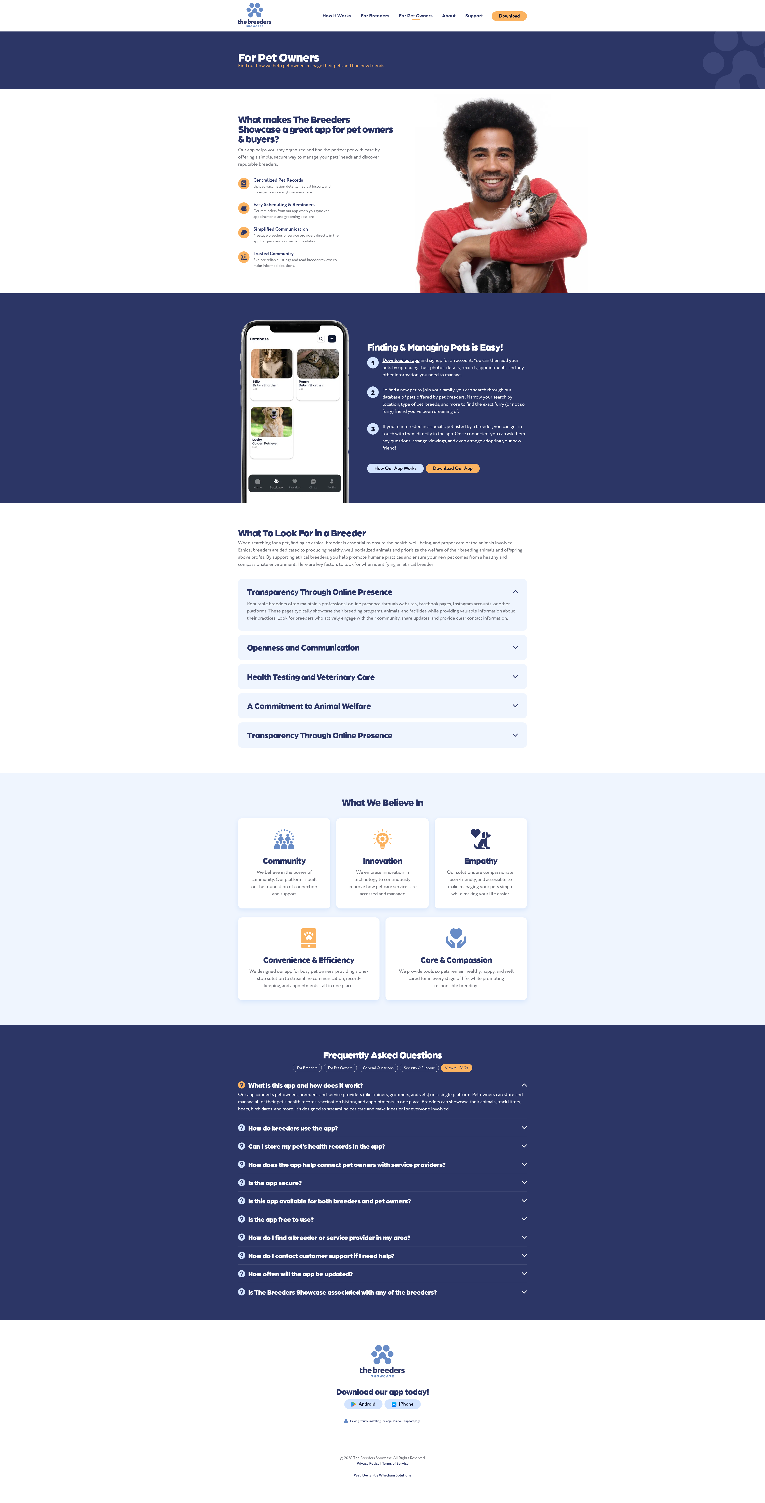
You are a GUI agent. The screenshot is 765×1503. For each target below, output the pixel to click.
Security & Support (419, 1068)
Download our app (401, 360)
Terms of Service (395, 1463)
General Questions (378, 1068)
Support (474, 15)
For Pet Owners (416, 15)
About (449, 15)
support (409, 1421)
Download (509, 16)
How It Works (337, 15)
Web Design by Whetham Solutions (382, 1475)
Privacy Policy (368, 1463)
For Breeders (375, 15)
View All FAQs (456, 1068)
